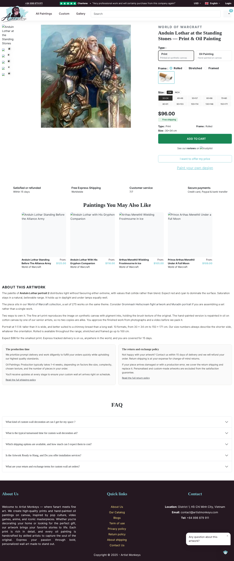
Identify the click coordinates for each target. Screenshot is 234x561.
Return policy (117, 534)
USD (196, 3)
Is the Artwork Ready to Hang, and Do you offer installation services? (43, 455)
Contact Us (117, 545)
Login (228, 3)
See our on (188, 148)
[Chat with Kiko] (225, 552)
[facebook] (5, 3)
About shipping (117, 539)
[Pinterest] (195, 526)
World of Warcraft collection (44, 304)
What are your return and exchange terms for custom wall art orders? (43, 466)
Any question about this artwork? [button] (208, 538)
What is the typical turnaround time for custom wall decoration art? (42, 433)
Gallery (80, 13)
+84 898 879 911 (34, 3)
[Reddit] (206, 526)
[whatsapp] (23, 3)
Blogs (117, 517)
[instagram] (8, 3)
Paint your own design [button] (195, 168)
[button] (166, 77)
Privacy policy (117, 528)
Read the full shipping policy (21, 379)
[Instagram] (189, 526)
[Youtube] (201, 526)
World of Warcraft (180, 27)
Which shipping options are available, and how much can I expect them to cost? (49, 444)
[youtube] (16, 3)
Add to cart (196, 138)
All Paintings (44, 13)
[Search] (217, 13)
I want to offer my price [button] (195, 159)
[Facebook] (184, 526)
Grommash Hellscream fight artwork (144, 304)
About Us (117, 506)
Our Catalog (117, 512)
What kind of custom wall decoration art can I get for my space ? (40, 421)
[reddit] (19, 3)
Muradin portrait (181, 304)
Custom (64, 13)
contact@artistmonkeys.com (195, 512)
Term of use (117, 523)
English (213, 3)
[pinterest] (12, 3)
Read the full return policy (136, 377)
